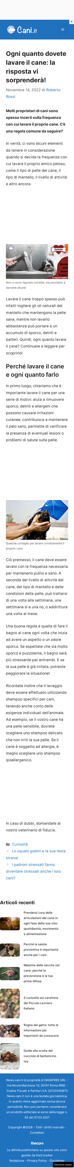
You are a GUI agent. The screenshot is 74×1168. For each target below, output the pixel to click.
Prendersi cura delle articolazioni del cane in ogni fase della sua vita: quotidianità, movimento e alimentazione (41, 923)
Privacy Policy (37, 1160)
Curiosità (20, 844)
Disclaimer (57, 1160)
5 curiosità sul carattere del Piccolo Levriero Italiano (41, 1003)
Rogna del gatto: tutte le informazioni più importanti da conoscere (41, 1030)
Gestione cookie (63, 1164)
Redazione (16, 1160)
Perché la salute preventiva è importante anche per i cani (41, 949)
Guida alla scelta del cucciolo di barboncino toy (40, 1056)
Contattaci (37, 1132)
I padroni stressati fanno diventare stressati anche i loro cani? (33, 871)
